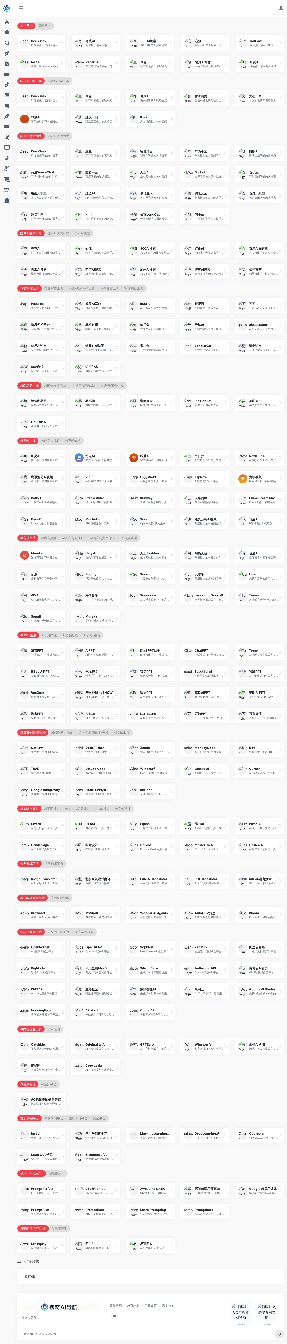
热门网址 (26, 26)
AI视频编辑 (72, 441)
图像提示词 (56, 1173)
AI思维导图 (49, 635)
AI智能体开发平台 (32, 898)
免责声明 (133, 1305)
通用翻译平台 (53, 864)
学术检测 (53, 1029)
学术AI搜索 (82, 233)
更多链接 (30, 1276)
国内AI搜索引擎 (31, 233)
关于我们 (168, 1305)
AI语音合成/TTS (73, 538)
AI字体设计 (122, 808)
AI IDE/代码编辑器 (33, 732)
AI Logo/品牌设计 (77, 808)
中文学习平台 (53, 1118)
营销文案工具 (109, 288)
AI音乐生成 (28, 538)
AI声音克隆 (49, 538)
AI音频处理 (129, 538)
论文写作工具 (29, 288)
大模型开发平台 (31, 932)
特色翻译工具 (29, 864)
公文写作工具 (53, 288)
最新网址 (44, 26)
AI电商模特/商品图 (33, 1228)
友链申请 (115, 1305)
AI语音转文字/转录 (103, 538)
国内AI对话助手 (31, 136)
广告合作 (150, 1305)
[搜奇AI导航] (61, 1308)
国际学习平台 (78, 1118)
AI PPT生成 (28, 635)
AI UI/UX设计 (29, 808)
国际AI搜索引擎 (58, 233)
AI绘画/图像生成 (112, 385)
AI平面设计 (52, 808)
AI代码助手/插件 (62, 732)
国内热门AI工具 (31, 81)
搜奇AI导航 (51, 1333)
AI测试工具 (121, 732)
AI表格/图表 (91, 635)
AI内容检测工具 (31, 1029)
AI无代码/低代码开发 (94, 732)
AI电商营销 (59, 1228)
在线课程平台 (29, 1118)
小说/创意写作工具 (82, 288)
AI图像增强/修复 (55, 385)
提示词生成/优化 (31, 1173)
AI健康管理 (28, 1084)
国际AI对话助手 (58, 136)
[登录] (281, 8)
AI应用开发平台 (58, 932)
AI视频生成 (28, 441)
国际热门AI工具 (58, 81)
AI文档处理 (70, 635)
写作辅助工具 (133, 288)
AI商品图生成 (29, 385)
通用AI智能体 (59, 898)
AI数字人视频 (50, 441)
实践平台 (99, 1118)
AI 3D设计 (102, 808)
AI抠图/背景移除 (83, 385)
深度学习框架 (84, 932)
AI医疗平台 (49, 1084)
